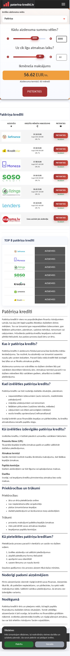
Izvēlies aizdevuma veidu (13, 12)
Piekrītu (19, 644)
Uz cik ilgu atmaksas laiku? (35, 48)
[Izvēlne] (63, 4)
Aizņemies (50, 251)
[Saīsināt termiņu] (8, 57)
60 (40, 56)
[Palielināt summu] (51, 38)
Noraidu (49, 644)
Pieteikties (61, 135)
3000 (34, 38)
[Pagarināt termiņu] (51, 57)
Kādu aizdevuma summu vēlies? (34, 30)
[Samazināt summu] (8, 38)
